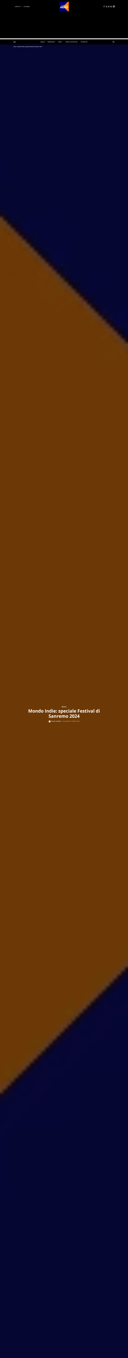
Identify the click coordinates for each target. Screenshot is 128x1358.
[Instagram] (109, 6)
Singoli (64, 706)
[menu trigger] (15, 41)
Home (15, 46)
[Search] (113, 41)
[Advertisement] (64, 26)
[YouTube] (111, 6)
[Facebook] (104, 6)
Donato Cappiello (56, 721)
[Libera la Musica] (64, 6)
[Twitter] (106, 6)
